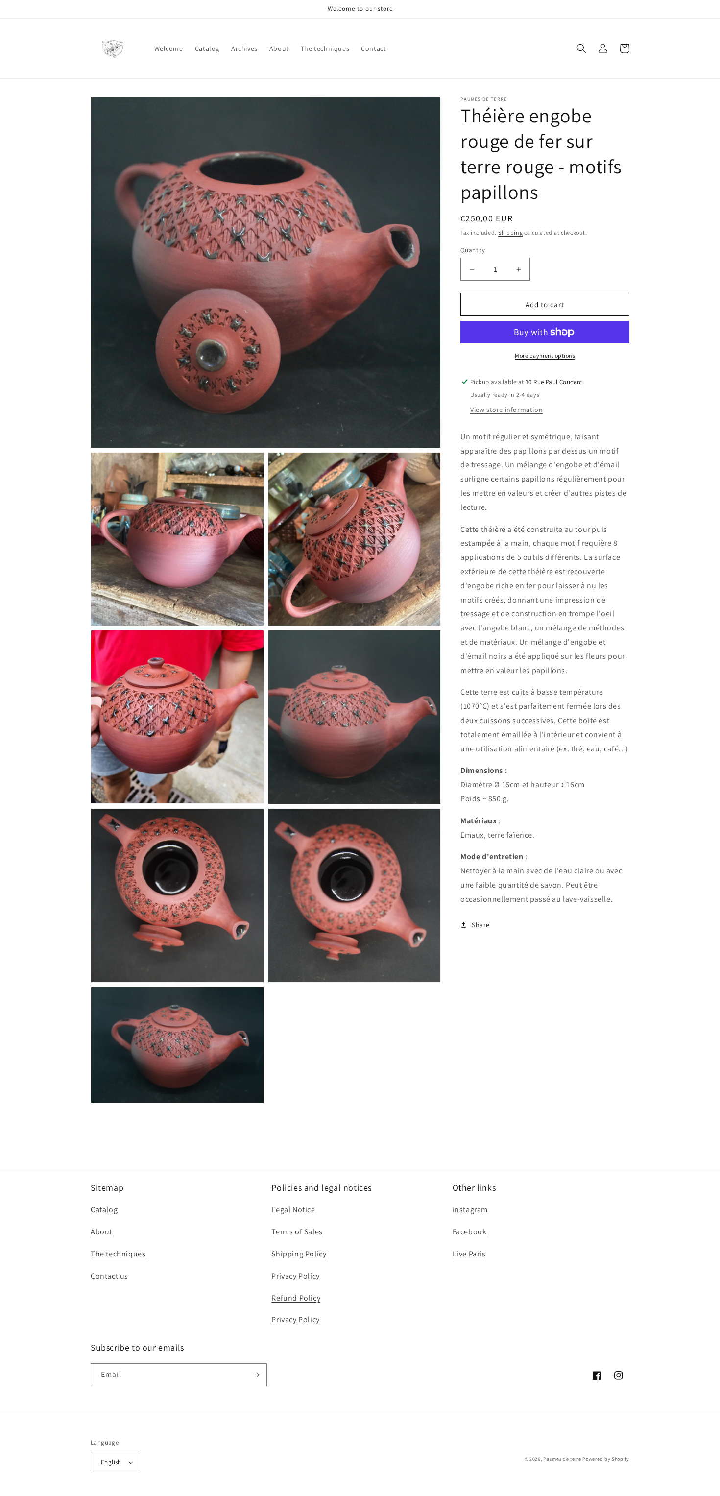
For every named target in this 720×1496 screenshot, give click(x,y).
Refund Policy (295, 1298)
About (101, 1232)
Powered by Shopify (605, 1459)
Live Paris (469, 1254)
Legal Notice (293, 1210)
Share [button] (481, 924)
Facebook (470, 1232)
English (111, 1462)
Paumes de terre (562, 1459)
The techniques (118, 1254)
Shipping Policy (298, 1254)
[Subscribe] (255, 1374)
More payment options (545, 355)
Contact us (109, 1276)
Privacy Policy (295, 1276)
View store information (506, 409)
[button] (581, 48)
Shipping (510, 232)
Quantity (472, 250)
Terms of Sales (296, 1232)
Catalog (104, 1210)
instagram (470, 1210)
